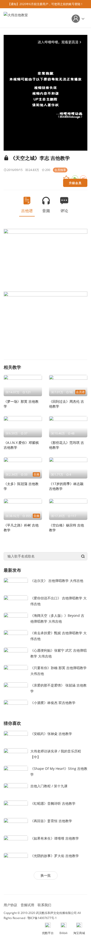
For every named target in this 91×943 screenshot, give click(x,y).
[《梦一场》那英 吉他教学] (23, 385)
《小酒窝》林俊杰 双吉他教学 (52, 702)
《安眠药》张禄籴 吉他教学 (51, 733)
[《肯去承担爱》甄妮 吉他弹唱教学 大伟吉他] (16, 636)
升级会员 (75, 183)
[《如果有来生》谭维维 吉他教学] (16, 841)
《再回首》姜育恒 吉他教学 (51, 821)
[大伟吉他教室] (16, 17)
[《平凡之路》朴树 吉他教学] (23, 509)
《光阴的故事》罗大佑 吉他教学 (54, 855)
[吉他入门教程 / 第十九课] (16, 789)
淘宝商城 (79, 933)
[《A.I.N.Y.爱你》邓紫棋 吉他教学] (23, 426)
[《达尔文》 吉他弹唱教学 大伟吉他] (16, 584)
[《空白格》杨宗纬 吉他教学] (68, 509)
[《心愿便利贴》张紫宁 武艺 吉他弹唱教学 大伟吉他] (16, 654)
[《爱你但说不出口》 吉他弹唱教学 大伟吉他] (16, 601)
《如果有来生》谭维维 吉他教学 (54, 838)
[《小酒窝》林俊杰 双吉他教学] (16, 706)
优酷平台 (48, 933)
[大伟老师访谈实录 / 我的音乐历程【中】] (16, 754)
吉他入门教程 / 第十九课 (48, 786)
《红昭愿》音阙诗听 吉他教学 (52, 803)
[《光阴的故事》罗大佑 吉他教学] (16, 859)
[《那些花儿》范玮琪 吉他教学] (68, 426)
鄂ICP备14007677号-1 (42, 918)
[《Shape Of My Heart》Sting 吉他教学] (16, 772)
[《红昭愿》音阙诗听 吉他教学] (16, 806)
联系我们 (44, 905)
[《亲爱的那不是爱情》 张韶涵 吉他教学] (16, 689)
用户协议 (10, 905)
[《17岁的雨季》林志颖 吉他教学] (68, 467)
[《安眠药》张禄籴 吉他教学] (16, 737)
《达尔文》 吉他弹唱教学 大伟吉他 (56, 580)
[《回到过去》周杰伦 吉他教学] (68, 385)
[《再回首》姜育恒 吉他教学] (16, 824)
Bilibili (63, 933)
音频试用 (27, 905)
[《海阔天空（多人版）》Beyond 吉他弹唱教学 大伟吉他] (16, 619)
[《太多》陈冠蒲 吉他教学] (23, 467)
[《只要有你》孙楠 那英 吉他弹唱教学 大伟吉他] (16, 671)
